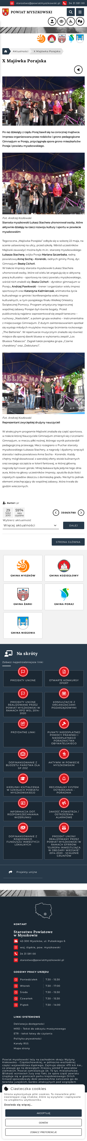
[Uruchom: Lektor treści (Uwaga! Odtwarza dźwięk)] (52, 21)
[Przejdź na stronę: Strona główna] (5, 51)
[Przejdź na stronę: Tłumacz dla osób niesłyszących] (80, 21)
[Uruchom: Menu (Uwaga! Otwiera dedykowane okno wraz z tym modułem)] (80, 12)
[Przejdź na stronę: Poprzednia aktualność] (56, 512)
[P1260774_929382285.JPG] (43, 101)
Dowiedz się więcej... (18, 1104)
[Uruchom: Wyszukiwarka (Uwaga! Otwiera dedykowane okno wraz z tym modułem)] (71, 12)
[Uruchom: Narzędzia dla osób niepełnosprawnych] (71, 21)
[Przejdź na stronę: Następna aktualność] (81, 512)
